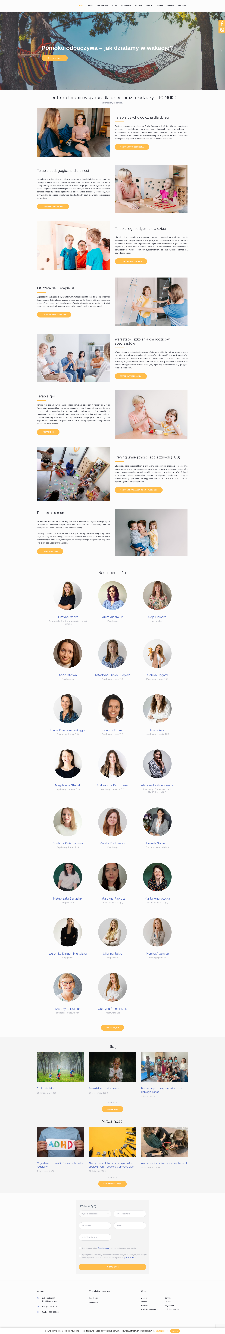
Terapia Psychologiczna (132, 147)
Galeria (168, 1312)
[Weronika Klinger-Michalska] (67, 932)
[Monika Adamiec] (157, 932)
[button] (112, 51)
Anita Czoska (68, 675)
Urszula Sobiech (157, 843)
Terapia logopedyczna (131, 261)
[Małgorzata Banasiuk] (67, 877)
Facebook (93, 1308)
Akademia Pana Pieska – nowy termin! (112, 1170)
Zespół (144, 1308)
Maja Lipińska (157, 617)
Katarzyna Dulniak (67, 1009)
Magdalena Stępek (68, 785)
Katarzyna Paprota (112, 898)
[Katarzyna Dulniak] (67, 987)
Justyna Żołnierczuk (112, 1009)
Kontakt (144, 1316)
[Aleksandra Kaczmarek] (112, 764)
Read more (60, 1067)
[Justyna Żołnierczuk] (112, 987)
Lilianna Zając (112, 953)
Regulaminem (103, 1258)
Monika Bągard (157, 675)
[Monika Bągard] (157, 653)
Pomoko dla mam (50, 551)
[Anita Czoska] (67, 653)
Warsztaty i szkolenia (130, 376)
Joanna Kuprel (112, 730)
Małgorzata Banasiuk (67, 898)
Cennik (167, 1308)
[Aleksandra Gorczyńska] (157, 764)
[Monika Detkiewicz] (112, 822)
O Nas (144, 1312)
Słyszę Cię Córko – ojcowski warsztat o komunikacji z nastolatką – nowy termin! (164, 1173)
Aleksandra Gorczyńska (157, 785)
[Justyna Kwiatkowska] (67, 822)
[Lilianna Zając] (112, 932)
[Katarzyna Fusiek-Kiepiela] (112, 653)
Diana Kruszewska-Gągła (67, 730)
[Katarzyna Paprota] (112, 877)
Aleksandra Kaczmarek (112, 785)
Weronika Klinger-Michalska (68, 953)
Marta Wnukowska (157, 898)
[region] (112, 51)
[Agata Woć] (157, 708)
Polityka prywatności (150, 1319)
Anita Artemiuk (112, 617)
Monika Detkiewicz (112, 843)
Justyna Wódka (68, 617)
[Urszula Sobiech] (157, 822)
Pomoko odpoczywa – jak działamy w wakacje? (107, 48)
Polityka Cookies (172, 1319)
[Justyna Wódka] (67, 595)
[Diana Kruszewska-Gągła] (67, 708)
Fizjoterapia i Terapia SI (54, 315)
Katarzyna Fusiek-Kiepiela (112, 675)
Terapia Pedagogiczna (53, 206)
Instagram (93, 1312)
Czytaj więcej (162, 1331)
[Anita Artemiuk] (112, 595)
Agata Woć (157, 730)
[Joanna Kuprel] (112, 708)
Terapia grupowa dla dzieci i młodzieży (138, 490)
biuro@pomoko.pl (49, 1317)
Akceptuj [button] (175, 1331)
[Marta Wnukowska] (157, 877)
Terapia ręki (48, 432)
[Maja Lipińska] (157, 595)
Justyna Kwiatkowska (68, 843)
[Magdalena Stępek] (67, 764)
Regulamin (169, 1316)
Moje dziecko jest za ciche (52, 1088)
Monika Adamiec (157, 953)
